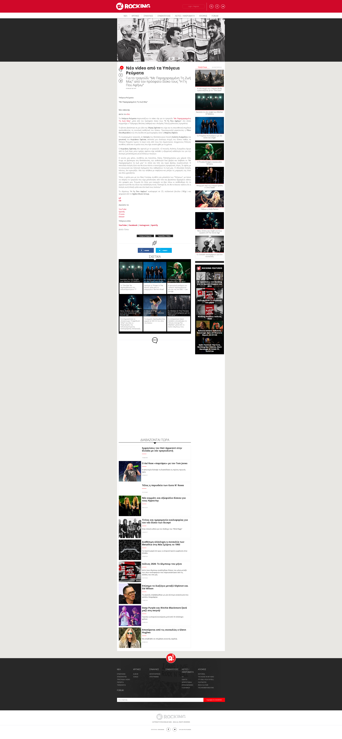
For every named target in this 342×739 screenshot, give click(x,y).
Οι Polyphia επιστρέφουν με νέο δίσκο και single (154, 276)
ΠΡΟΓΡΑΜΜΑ (154, 673)
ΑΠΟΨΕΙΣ (203, 15)
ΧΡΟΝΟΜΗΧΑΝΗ (187, 681)
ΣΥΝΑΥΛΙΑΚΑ (121, 670)
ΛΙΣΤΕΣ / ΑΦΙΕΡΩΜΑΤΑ (185, 15)
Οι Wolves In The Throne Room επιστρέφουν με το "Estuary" (178, 309)
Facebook (217, 6)
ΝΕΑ (125, 15)
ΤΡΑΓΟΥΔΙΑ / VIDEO (123, 676)
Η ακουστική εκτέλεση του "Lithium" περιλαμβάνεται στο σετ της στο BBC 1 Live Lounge (178, 285)
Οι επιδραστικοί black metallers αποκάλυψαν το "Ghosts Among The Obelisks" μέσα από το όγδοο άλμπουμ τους (177, 319)
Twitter (223, 6)
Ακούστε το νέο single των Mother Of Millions (130, 276)
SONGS (135, 673)
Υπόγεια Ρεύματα (145, 232)
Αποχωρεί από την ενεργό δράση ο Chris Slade (209, 186)
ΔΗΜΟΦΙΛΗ (217, 67)
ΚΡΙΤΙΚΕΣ (135, 15)
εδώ (128, 110)
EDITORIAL (201, 670)
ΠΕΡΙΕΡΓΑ (120, 678)
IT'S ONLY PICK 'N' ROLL (206, 676)
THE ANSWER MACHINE (206, 684)
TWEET (164, 247)
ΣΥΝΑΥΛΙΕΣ (148, 15)
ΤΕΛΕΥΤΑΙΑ (202, 67)
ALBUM (135, 670)
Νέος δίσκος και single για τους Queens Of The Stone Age (130, 309)
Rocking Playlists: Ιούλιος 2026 (209, 317)
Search (211, 6)
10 (182, 673)
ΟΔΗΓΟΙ (184, 676)
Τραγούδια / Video (164, 232)
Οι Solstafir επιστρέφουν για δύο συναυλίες (210, 255)
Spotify (122, 208)
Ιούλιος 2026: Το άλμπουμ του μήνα (209, 301)
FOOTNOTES (202, 678)
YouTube (122, 205)
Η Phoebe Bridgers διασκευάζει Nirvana (176, 276)
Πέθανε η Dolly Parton (209, 209)
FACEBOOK (168, 726)
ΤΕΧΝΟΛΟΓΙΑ (121, 681)
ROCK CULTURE (203, 681)
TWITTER (175, 726)
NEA (119, 665)
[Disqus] (155, 363)
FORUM (215, 15)
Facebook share (121, 75)
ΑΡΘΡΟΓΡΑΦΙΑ (187, 678)
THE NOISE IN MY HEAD (206, 673)
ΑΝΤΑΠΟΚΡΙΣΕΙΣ (154, 670)
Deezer (122, 213)
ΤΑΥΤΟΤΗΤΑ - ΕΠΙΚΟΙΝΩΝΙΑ (157, 725)
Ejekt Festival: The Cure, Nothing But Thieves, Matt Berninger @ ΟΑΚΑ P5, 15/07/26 (209, 348)
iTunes (122, 210)
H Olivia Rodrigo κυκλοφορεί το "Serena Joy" (154, 309)
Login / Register (193, 6)
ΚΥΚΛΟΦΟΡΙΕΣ (122, 673)
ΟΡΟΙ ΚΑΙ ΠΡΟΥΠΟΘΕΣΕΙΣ (185, 725)
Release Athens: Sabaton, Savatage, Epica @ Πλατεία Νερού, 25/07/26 (209, 332)
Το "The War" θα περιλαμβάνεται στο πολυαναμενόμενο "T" (128, 284)
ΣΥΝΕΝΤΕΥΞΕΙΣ (164, 15)
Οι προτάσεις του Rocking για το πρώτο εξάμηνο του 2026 (209, 284)
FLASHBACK (186, 684)
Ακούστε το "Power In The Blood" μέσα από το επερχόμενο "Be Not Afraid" (154, 284)
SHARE (146, 247)
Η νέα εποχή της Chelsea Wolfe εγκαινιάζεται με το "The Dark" (209, 89)
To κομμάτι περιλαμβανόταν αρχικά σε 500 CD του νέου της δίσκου (154, 317)
